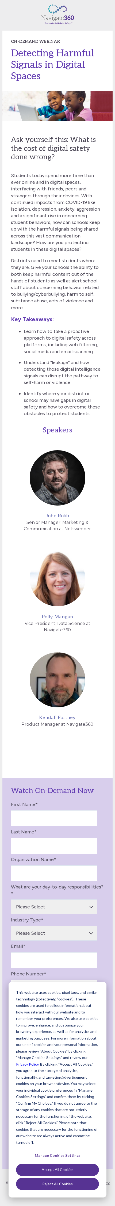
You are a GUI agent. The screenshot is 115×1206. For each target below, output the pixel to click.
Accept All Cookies (58, 1169)
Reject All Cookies (57, 1184)
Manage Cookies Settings (57, 1155)
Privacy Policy (27, 1064)
